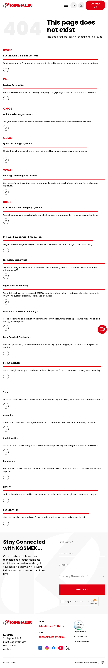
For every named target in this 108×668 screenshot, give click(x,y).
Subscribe (82, 589)
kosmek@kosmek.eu (51, 637)
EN (74, 5)
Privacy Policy (80, 636)
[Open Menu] (66, 5)
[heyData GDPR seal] (79, 625)
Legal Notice (80, 631)
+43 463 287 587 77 (51, 626)
